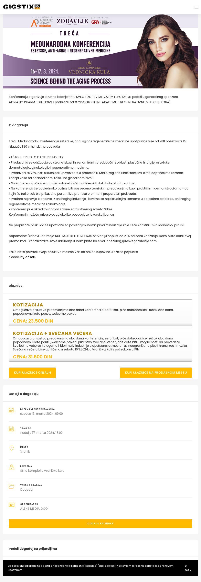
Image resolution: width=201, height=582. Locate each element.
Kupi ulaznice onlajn (32, 373)
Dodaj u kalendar (100, 523)
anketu (30, 257)
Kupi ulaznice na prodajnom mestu (156, 373)
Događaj (26, 489)
